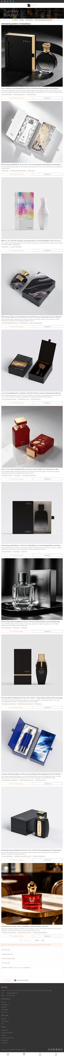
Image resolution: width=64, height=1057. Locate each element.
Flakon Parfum (31, 170)
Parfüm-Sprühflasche (6, 551)
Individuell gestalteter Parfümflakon (18, 170)
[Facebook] (54, 1049)
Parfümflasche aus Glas (7, 475)
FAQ (2, 1023)
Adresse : (3, 990)
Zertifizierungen (4, 1009)
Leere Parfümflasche (23, 323)
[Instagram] (61, 1049)
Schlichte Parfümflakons (19, 94)
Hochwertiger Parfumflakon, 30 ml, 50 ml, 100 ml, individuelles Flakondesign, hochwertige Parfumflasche (32, 164)
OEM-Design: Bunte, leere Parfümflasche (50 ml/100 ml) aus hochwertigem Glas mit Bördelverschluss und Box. (32, 317)
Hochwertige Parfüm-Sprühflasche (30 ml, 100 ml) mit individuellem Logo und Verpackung (30, 621)
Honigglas (3, 1035)
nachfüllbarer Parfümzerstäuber (9, 932)
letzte (43, 940)
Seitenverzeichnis (5, 1004)
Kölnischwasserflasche (7, 94)
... (31, 940)
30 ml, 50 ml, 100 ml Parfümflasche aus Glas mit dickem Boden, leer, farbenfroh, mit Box (30, 469)
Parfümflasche (5, 170)
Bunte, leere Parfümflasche (36, 323)
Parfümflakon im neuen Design (9, 704)
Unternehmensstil (5, 1021)
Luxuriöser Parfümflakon (15, 246)
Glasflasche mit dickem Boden (29, 475)
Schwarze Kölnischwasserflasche (9, 399)
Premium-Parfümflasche (7, 856)
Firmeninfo (3, 1018)
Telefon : (3, 995)
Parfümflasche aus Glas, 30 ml (24, 932)
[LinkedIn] (56, 1049)
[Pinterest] (59, 1049)
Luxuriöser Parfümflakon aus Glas (9, 323)
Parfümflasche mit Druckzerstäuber (25, 704)
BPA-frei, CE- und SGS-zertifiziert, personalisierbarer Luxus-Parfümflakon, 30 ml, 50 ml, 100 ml (32, 241)
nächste (37, 940)
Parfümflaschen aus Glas (23, 399)
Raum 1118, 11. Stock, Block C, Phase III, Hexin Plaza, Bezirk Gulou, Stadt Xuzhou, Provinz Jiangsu (29, 990)
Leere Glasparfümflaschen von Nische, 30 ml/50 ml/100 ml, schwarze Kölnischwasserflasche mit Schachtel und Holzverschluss (32, 393)
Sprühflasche (24, 551)
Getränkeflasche (4, 1040)
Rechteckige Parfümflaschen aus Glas (23, 856)
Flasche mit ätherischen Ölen (7, 1037)
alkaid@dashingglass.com (12, 993)
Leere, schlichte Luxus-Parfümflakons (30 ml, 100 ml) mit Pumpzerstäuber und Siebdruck (30, 88)
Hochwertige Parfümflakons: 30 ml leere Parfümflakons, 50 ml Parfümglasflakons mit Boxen (31, 545)
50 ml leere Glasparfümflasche (40, 932)
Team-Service (4, 1012)
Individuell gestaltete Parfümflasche (10, 780)
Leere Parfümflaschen (36, 399)
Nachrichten (4, 1007)
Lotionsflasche (4, 1042)
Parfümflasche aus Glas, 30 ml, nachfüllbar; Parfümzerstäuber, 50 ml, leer (24, 926)
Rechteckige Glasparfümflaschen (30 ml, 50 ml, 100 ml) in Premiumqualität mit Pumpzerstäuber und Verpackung (32, 850)
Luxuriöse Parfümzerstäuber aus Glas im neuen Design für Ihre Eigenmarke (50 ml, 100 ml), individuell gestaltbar (32, 774)
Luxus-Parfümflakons (31, 94)
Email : (3, 993)
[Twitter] (51, 1049)
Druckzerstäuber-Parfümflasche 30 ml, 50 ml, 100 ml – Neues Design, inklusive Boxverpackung (31, 698)
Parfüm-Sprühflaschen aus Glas (26, 780)
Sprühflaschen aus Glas (40, 780)
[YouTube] (49, 1049)
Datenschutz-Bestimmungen (22, 980)
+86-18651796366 (11, 995)
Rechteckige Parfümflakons (39, 856)
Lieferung (3, 1002)
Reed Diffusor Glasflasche (7, 1032)
